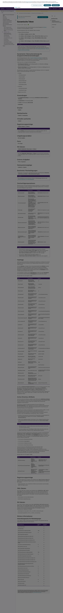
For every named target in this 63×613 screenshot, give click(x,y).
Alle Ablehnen (55, 5)
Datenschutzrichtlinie (29, 1)
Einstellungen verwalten (37, 5)
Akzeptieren (47, 5)
